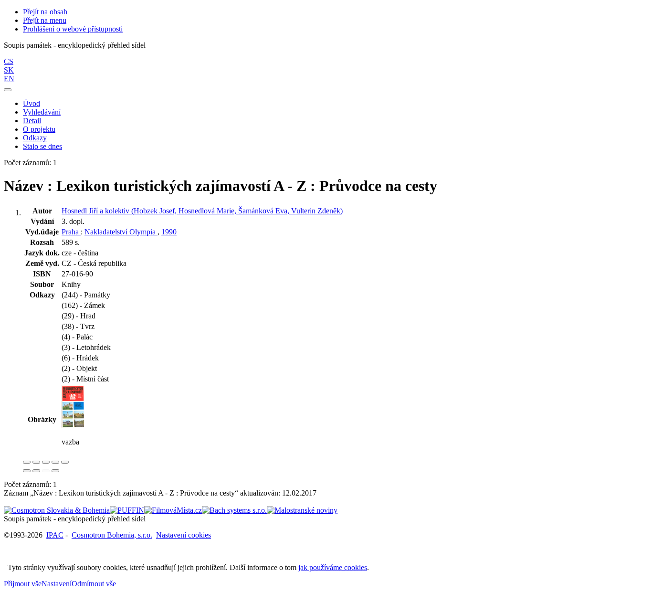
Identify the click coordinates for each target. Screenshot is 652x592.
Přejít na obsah (45, 12)
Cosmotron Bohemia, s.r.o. (112, 535)
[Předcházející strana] (46, 470)
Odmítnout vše (94, 584)
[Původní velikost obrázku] (46, 462)
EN (9, 78)
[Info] (65, 462)
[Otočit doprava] (36, 470)
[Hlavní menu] (7, 89)
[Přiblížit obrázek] (27, 462)
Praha (71, 232)
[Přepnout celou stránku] (55, 462)
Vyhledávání (42, 112)
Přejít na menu (44, 20)
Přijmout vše (23, 584)
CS (8, 61)
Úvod (31, 103)
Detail (32, 120)
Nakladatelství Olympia (121, 232)
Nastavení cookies (183, 535)
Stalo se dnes (42, 146)
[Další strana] (55, 470)
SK (9, 70)
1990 (169, 232)
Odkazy (35, 138)
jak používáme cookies (332, 567)
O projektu (39, 129)
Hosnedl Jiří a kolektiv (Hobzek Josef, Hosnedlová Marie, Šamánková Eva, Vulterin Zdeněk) (202, 211)
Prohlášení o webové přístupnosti (73, 29)
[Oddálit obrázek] (36, 462)
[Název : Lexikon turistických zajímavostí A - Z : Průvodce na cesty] (73, 426)
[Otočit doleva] (27, 470)
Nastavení (57, 584)
